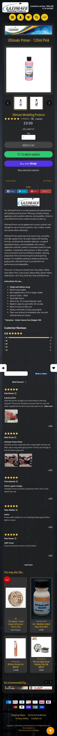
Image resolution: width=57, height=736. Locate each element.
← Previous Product (10, 181)
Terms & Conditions (37, 715)
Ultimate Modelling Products (28, 114)
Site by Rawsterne (28, 728)
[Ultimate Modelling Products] (15, 7)
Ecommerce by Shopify (31, 730)
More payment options (28, 170)
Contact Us (36, 718)
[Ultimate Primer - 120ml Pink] (20, 103)
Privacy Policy (21, 718)
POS (19, 730)
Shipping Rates (18, 715)
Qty (28, 133)
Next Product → (48, 181)
